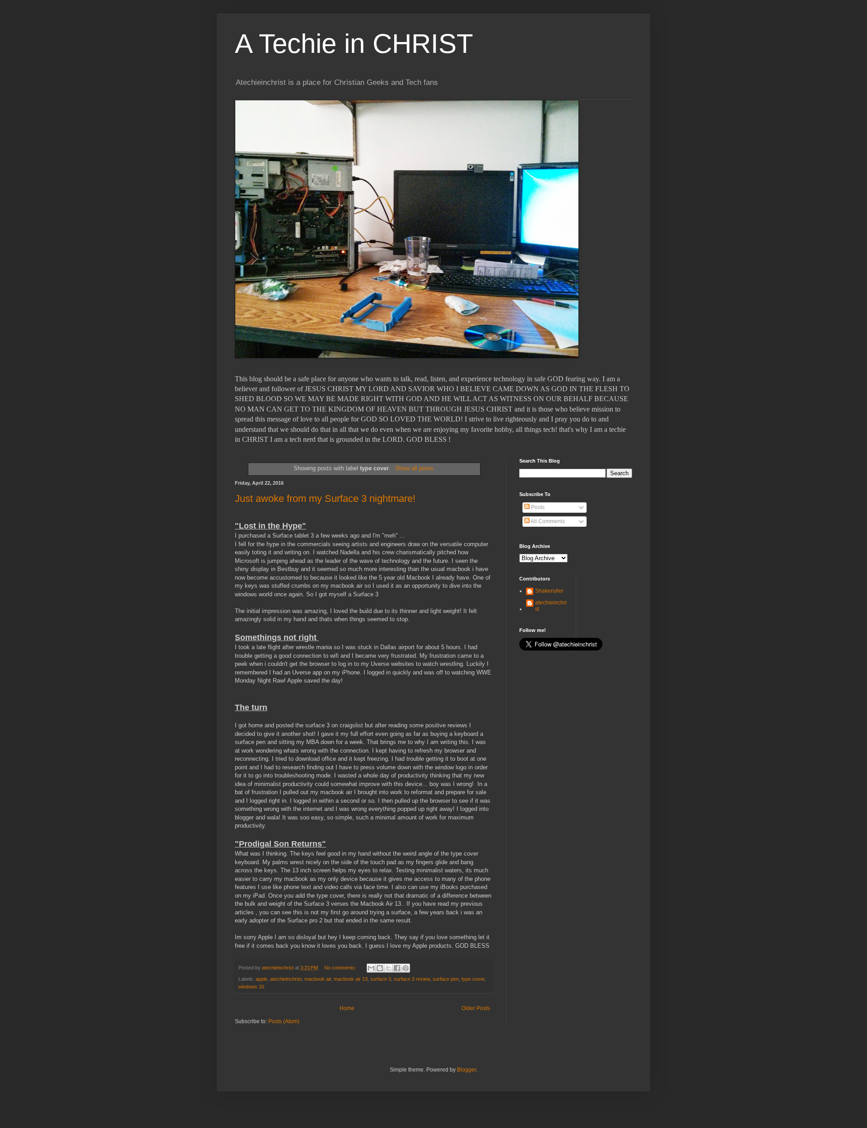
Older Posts (475, 1008)
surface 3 (380, 979)
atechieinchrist (286, 979)
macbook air (317, 979)
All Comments (547, 521)
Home (347, 1008)
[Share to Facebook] (396, 968)
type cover (473, 979)
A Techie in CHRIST (354, 43)
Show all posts (414, 468)
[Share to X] (388, 968)
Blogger (466, 1070)
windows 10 (251, 986)
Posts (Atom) (283, 1021)
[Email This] (371, 968)
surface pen (446, 979)
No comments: (341, 967)
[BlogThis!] (379, 968)
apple (261, 979)
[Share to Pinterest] (405, 968)
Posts (537, 507)
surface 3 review (412, 979)
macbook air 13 (351, 979)
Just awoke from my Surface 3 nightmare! (325, 498)
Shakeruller (549, 591)
